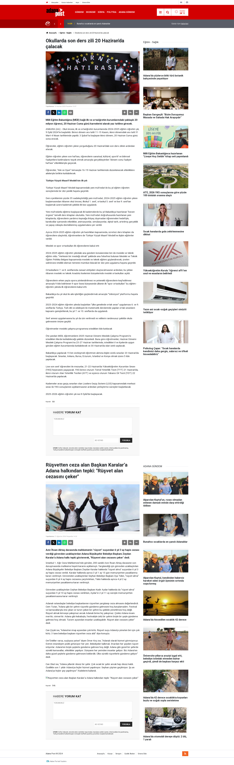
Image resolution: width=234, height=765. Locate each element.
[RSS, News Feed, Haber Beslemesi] (185, 753)
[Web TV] (181, 2)
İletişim (118, 754)
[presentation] (54, 23)
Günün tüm (179, 24)
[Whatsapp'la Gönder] (64, 112)
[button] (124, 112)
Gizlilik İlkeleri (129, 754)
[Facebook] (48, 112)
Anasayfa (53, 33)
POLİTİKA (111, 12)
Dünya (101, 12)
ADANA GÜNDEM (127, 12)
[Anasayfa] (47, 2)
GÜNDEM (79, 12)
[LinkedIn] (59, 112)
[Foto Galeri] (187, 2)
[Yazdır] (70, 112)
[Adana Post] (58, 12)
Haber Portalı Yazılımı (58, 761)
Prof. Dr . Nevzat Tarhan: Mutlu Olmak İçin (94, 24)
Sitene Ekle (86, 2)
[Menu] (160, 12)
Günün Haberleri (67, 2)
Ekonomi (90, 12)
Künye (110, 754)
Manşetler (54, 2)
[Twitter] (53, 112)
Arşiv (77, 2)
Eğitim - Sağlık (66, 33)
